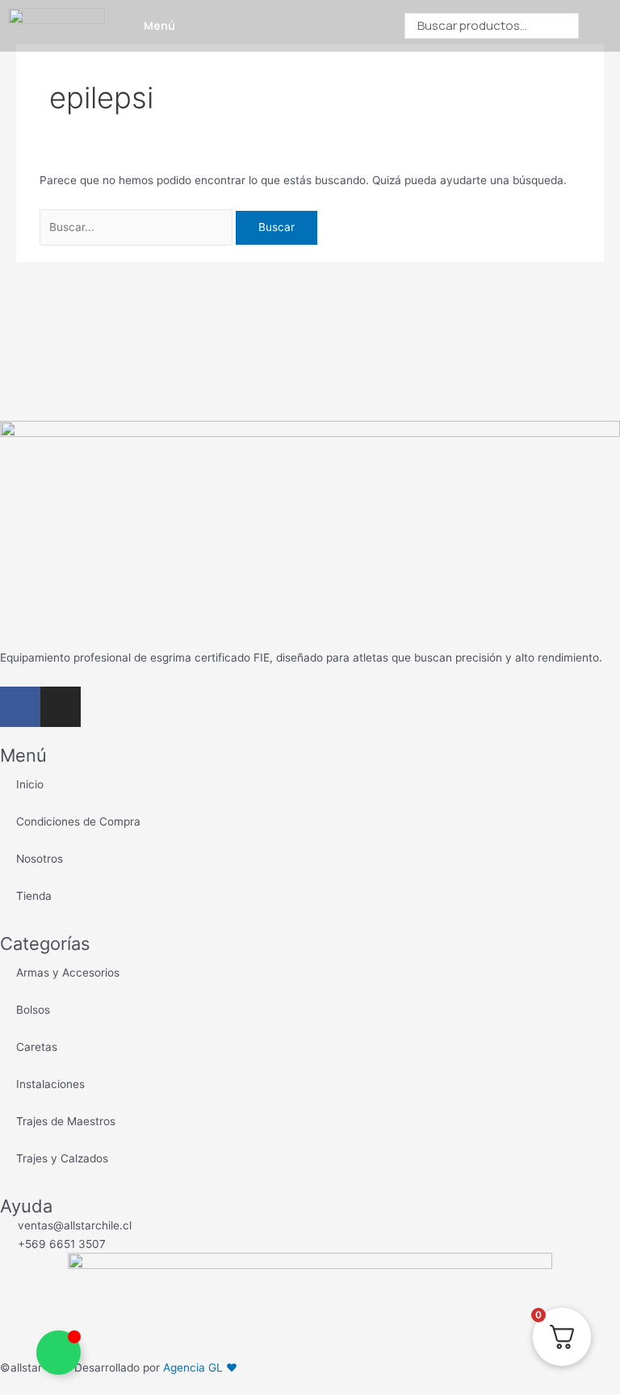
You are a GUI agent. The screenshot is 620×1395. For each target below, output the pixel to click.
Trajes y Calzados (62, 1158)
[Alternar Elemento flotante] (58, 1352)
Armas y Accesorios (67, 972)
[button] (128, 26)
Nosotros (39, 858)
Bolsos (33, 1009)
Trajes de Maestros (65, 1121)
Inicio (30, 784)
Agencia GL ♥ (200, 1367)
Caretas (36, 1046)
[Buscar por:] (138, 227)
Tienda (34, 895)
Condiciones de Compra (78, 821)
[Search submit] (595, 26)
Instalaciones (50, 1084)
